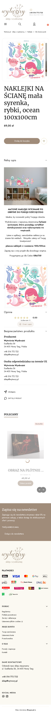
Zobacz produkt (25, 483)
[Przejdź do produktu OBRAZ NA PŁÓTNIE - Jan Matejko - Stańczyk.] (25, 445)
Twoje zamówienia (9, 632)
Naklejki (29, 32)
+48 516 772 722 (36, 12)
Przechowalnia (7, 638)
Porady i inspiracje (8, 649)
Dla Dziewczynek (40, 32)
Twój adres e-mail (10, 527)
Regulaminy (6, 611)
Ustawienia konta (8, 635)
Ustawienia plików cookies (11, 621)
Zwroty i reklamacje (9, 618)
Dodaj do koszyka (21, 141)
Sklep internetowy (24, 710)
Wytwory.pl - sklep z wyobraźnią (14, 32)
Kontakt (4, 652)
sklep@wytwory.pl (11, 354)
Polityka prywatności (9, 615)
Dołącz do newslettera (14, 533)
